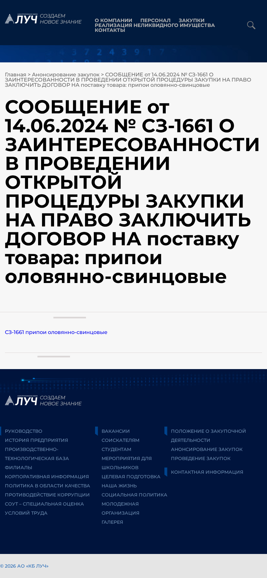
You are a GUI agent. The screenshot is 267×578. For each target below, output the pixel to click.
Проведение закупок (201, 458)
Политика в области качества (47, 486)
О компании (113, 20)
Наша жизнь (119, 486)
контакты (110, 30)
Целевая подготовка (131, 477)
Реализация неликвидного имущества (155, 25)
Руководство (23, 431)
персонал (155, 20)
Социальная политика (134, 495)
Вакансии (116, 431)
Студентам (116, 449)
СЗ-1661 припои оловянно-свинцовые (56, 332)
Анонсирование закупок (66, 74)
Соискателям (120, 440)
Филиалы (18, 467)
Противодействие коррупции (47, 495)
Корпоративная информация (47, 477)
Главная (15, 74)
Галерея (112, 522)
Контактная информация (207, 472)
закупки (191, 20)
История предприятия (36, 440)
